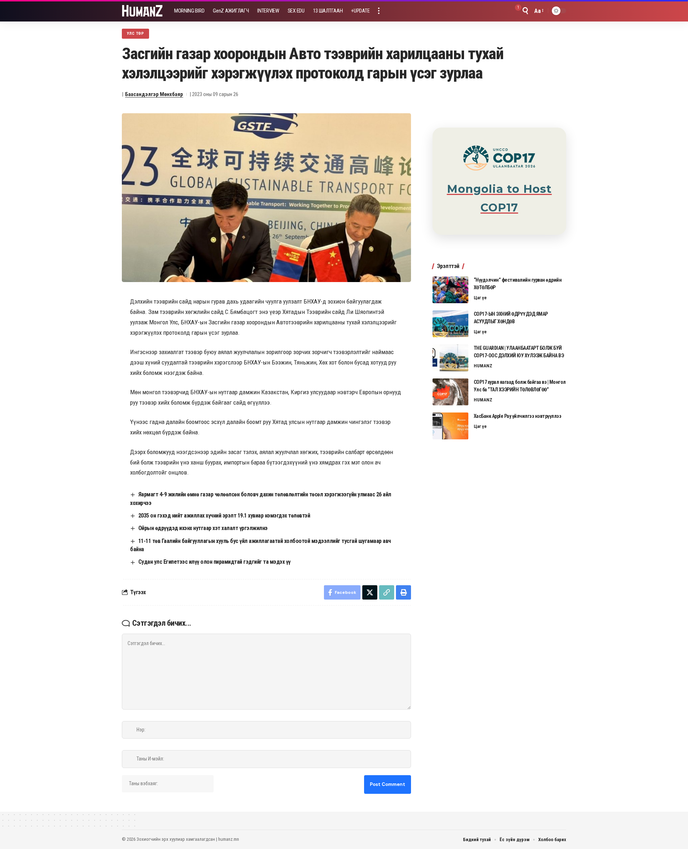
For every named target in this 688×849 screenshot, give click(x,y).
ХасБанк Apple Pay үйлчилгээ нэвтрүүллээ (518, 416)
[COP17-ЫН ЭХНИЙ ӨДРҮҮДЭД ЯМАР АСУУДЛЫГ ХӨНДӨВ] (450, 323)
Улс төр (135, 33)
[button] (379, 11)
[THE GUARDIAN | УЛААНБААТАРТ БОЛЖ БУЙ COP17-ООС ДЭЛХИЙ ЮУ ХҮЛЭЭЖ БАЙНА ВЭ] (450, 357)
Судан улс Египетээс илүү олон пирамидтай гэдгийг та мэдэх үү (214, 561)
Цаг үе (480, 297)
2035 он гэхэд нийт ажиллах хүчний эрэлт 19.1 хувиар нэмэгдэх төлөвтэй (224, 515)
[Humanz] (142, 11)
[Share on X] (369, 592)
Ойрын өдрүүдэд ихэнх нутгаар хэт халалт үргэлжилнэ (203, 528)
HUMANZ (483, 365)
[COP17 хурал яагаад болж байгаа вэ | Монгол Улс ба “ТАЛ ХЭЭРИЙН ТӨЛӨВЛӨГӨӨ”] (450, 391)
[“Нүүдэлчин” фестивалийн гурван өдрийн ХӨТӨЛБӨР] (450, 289)
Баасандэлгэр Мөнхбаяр (154, 94)
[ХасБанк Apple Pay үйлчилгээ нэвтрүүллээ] (450, 425)
